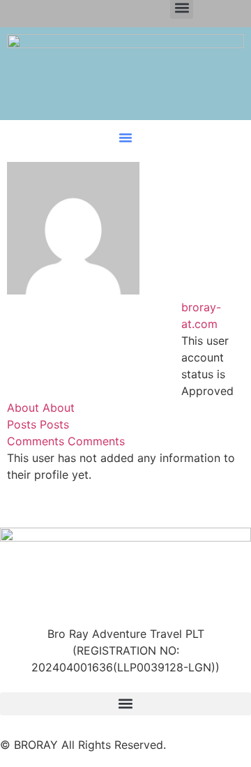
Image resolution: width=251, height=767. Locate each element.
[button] (125, 137)
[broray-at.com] (73, 290)
